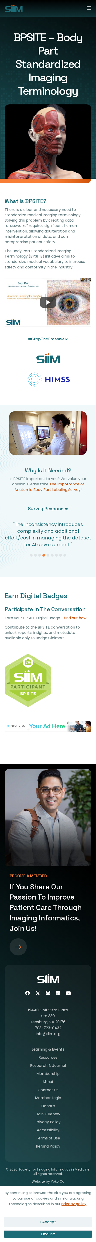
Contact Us (48, 1083)
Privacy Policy (48, 1115)
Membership (48, 1067)
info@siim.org (48, 1027)
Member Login (48, 1091)
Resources (48, 1051)
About (48, 1075)
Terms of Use (48, 1132)
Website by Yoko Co (48, 1174)
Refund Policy (48, 1140)
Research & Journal (48, 1059)
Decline (48, 1234)
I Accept (48, 1222)
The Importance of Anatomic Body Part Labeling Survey (49, 486)
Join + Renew (48, 1108)
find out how (75, 611)
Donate (48, 1099)
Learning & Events (48, 1043)
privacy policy (73, 1203)
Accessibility (48, 1124)
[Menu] (87, 7)
